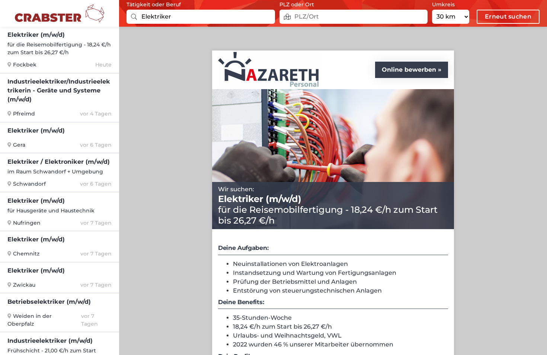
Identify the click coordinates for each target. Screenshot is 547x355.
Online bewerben (409, 69)
